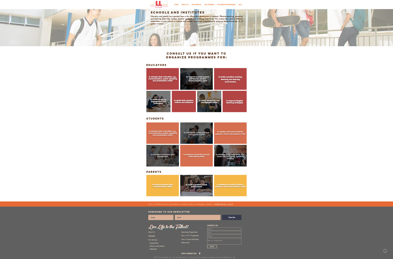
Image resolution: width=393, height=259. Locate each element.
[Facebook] (199, 253)
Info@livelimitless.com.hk (223, 204)
